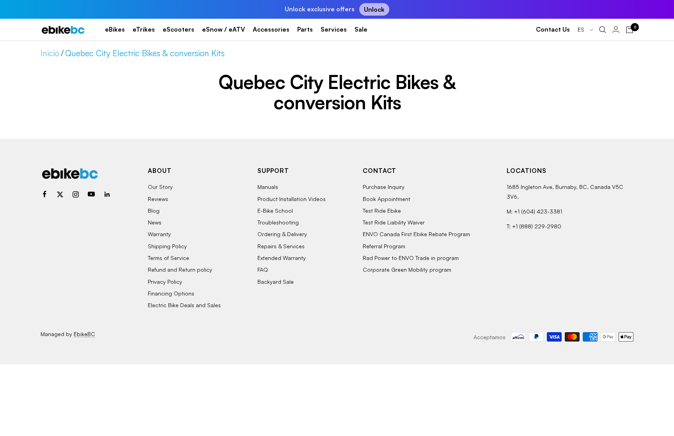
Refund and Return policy (180, 269)
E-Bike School (275, 210)
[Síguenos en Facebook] (44, 194)
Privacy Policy (165, 281)
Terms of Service (168, 257)
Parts (305, 29)
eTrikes (144, 29)
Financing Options (171, 293)
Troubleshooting (278, 222)
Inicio (50, 53)
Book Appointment (386, 199)
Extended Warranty (281, 257)
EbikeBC (84, 334)
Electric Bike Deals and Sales (184, 305)
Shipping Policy (167, 246)
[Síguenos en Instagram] (76, 194)
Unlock (374, 9)
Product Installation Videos (291, 199)
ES (582, 29)
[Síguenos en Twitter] (60, 194)
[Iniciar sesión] (615, 29)
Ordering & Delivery (282, 234)
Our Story (160, 186)
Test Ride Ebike (382, 210)
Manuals (267, 186)
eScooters (178, 29)
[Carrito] (629, 29)
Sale (361, 29)
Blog (154, 210)
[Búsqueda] (602, 29)
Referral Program (384, 246)
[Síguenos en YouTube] (91, 194)
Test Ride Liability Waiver (394, 222)
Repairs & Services (281, 246)
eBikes (115, 29)
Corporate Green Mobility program (407, 269)
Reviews (158, 199)
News (154, 222)
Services (334, 29)
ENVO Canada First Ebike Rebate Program (416, 234)
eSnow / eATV (223, 29)
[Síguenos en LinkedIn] (107, 194)
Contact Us (553, 29)
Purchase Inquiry (383, 186)
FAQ (262, 269)
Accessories (271, 29)
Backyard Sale (275, 281)
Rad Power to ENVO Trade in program (411, 257)
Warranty (159, 234)
